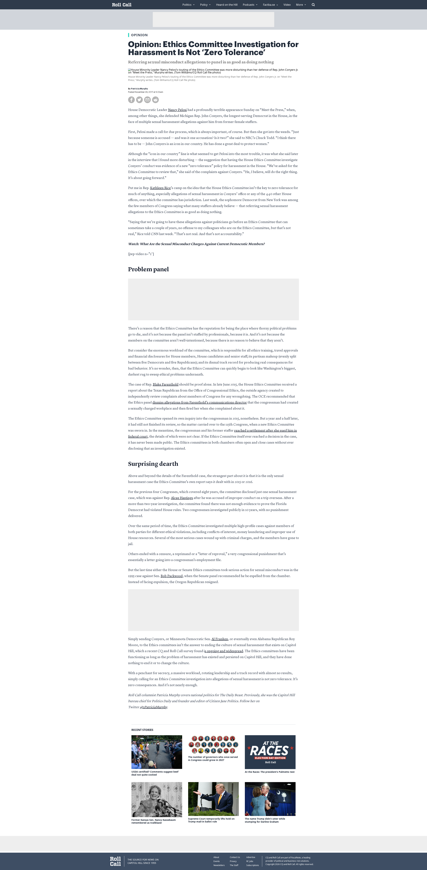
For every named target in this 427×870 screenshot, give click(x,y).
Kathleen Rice (160, 188)
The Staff (234, 865)
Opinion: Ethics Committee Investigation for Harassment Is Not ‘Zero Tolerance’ (213, 48)
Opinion (139, 35)
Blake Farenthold (165, 384)
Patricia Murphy (139, 89)
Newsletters (219, 865)
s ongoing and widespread (224, 651)
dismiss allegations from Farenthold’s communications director (199, 402)
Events (217, 861)
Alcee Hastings (182, 498)
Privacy (233, 861)
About (216, 857)
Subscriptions (252, 865)
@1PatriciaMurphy (153, 707)
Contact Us (235, 857)
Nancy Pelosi (177, 110)
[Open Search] (313, 4)
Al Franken (219, 639)
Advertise (250, 857)
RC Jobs (249, 861)
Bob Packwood (172, 576)
